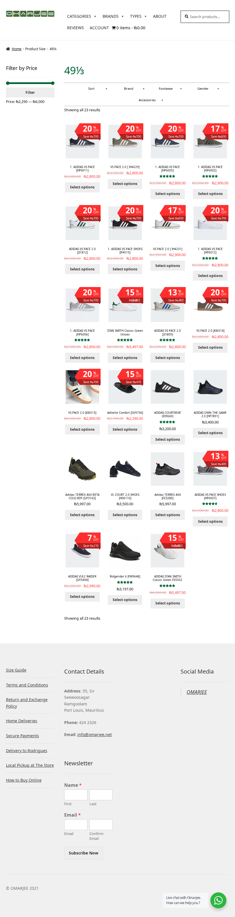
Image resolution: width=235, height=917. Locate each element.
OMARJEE (197, 691)
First (68, 803)
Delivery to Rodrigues (26, 750)
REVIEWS (75, 27)
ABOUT (160, 16)
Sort (91, 88)
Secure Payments (22, 735)
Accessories (147, 100)
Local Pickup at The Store (30, 765)
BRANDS (111, 16)
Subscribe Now (83, 853)
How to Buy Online (24, 780)
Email (72, 815)
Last (93, 803)
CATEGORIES (79, 16)
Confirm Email (96, 836)
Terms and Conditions (27, 685)
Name (73, 785)
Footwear (166, 88)
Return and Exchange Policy (27, 703)
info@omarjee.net (94, 734)
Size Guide (16, 670)
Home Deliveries (21, 720)
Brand (128, 88)
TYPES (136, 16)
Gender (203, 88)
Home (16, 48)
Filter (30, 92)
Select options (82, 187)
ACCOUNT (99, 27)
